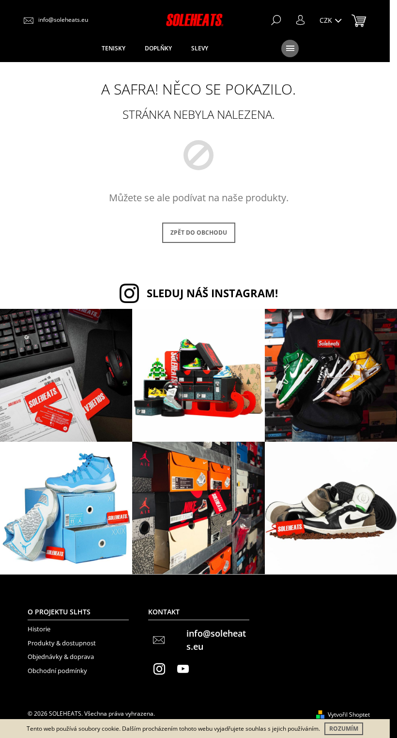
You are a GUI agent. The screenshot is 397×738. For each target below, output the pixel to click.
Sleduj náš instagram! (212, 293)
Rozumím (343, 728)
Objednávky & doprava (61, 656)
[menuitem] (113, 48)
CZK (327, 20)
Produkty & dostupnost (62, 643)
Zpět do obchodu (198, 232)
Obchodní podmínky (57, 670)
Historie (39, 629)
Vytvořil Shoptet (349, 714)
